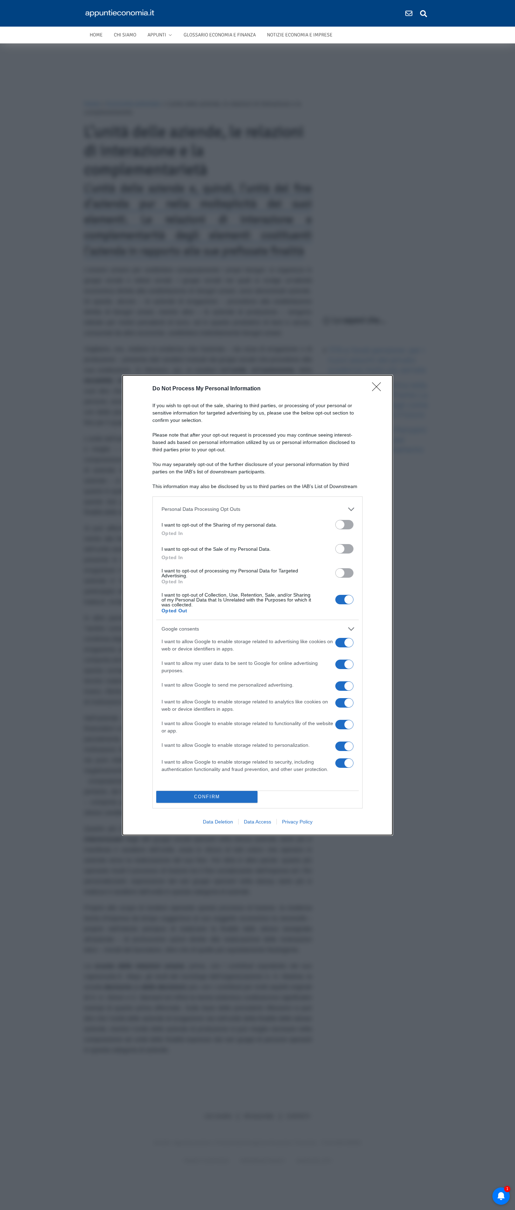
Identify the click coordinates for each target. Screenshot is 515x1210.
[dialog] (257, 605)
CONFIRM (207, 796)
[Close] (378, 389)
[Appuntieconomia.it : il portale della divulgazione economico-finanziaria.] (122, 13)
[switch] (344, 524)
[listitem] (257, 509)
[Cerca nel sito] (423, 13)
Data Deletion (218, 822)
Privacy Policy (297, 822)
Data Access (257, 822)
